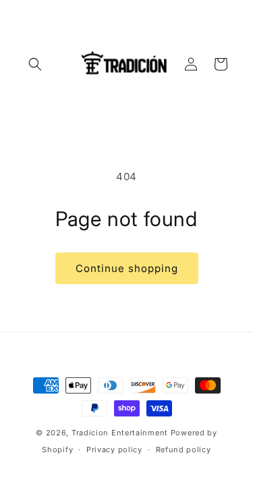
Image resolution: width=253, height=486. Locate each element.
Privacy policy (114, 449)
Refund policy (183, 449)
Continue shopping (127, 268)
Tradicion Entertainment (120, 432)
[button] (35, 64)
